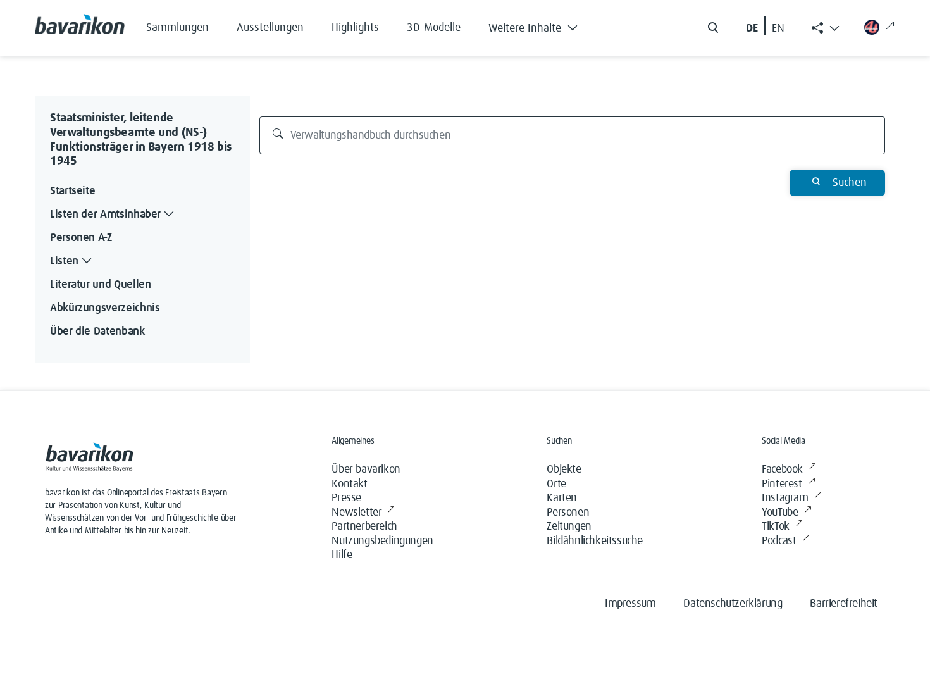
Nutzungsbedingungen (382, 541)
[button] (542, 25)
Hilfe (342, 555)
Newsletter (356, 512)
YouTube (780, 512)
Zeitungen (569, 526)
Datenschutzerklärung (732, 603)
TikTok (776, 526)
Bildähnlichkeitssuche (595, 541)
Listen (64, 261)
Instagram (785, 498)
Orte (556, 484)
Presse (346, 498)
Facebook (782, 469)
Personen (568, 512)
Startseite (72, 191)
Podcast (779, 541)
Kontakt (349, 484)
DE (752, 28)
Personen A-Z (81, 238)
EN (778, 28)
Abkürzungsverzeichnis (104, 308)
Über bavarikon (366, 469)
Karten (562, 498)
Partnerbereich (364, 526)
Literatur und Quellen (100, 284)
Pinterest (782, 484)
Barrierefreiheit (843, 603)
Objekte (564, 469)
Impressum (630, 603)
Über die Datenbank (97, 331)
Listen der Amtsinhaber (105, 214)
